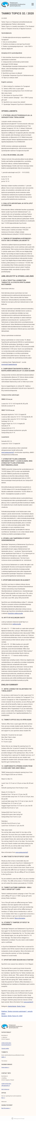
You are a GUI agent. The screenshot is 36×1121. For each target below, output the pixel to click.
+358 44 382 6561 (6, 1043)
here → (3, 1097)
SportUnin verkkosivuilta (15, 613)
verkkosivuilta (16, 624)
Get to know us (5, 1089)
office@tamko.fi (5, 1085)
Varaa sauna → (5, 1067)
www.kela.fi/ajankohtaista (9, 364)
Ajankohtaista (12, 1006)
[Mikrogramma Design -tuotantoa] (18, 1118)
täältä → (3, 1057)
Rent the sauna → (5, 1108)
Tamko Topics (21, 1006)
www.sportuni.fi (28, 1002)
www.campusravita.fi (7, 452)
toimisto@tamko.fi (6, 1044)
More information (20, 918)
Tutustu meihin (5, 1048)
